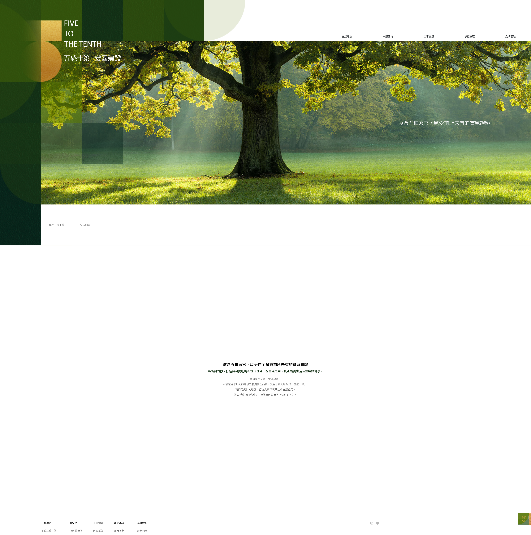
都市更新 (119, 530)
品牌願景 (85, 225)
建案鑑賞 (98, 530)
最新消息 (142, 530)
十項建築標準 (75, 530)
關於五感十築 (49, 530)
